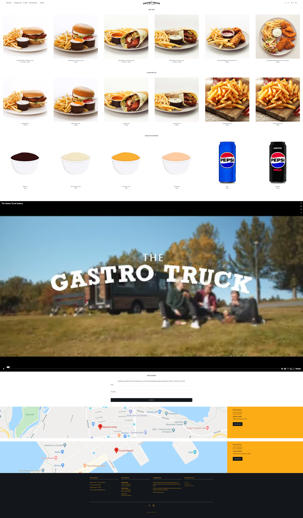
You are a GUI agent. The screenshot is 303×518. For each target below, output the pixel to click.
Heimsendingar (33, 2)
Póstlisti (42, 2)
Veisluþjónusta (18, 2)
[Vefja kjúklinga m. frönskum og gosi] (126, 36)
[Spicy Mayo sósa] (126, 163)
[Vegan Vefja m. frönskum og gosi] (177, 36)
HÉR (163, 492)
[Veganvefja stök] (177, 100)
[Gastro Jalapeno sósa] (76, 163)
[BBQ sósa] (25, 163)
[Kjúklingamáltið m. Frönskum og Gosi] (25, 36)
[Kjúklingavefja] (126, 100)
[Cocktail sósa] (177, 163)
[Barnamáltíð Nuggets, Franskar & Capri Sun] (227, 36)
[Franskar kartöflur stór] (278, 100)
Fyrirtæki (25, 2)
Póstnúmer (113, 391)
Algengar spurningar (189, 485)
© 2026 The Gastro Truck (151, 512)
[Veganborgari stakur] (76, 100)
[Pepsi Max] (278, 163)
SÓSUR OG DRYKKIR (151, 136)
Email (112, 384)
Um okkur (186, 482)
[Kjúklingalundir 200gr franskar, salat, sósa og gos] (278, 36)
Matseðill (8, 2)
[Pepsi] (227, 163)
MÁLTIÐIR (151, 9)
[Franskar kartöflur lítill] (227, 100)
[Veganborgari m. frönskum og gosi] (76, 36)
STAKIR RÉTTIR (151, 73)
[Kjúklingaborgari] (25, 100)
